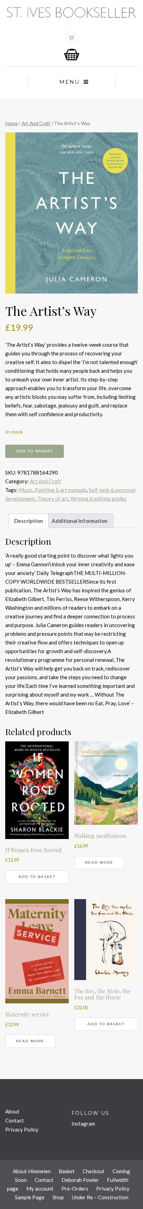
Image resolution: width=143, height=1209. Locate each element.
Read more (99, 862)
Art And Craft (36, 123)
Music (26, 490)
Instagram (83, 1123)
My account (39, 1188)
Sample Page (29, 1197)
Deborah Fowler (80, 1180)
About (12, 1111)
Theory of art (52, 498)
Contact (14, 1120)
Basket (67, 1171)
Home (11, 123)
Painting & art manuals (61, 490)
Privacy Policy (22, 1129)
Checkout (93, 1171)
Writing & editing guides (98, 498)
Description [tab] (28, 521)
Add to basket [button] (37, 876)
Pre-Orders (74, 1188)
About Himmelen (32, 1171)
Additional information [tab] (80, 521)
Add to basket (34, 451)
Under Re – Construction (100, 1197)
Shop (58, 1197)
